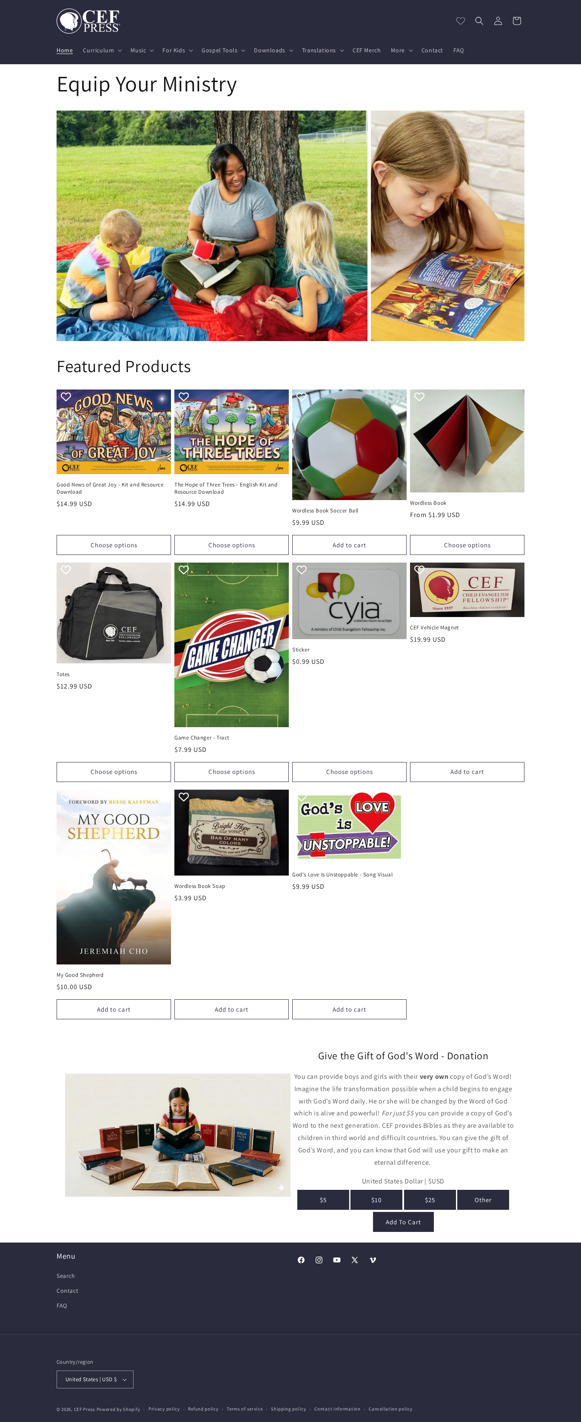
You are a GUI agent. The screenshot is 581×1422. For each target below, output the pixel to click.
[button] (101, 50)
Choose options (114, 545)
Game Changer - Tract (201, 737)
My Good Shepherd (80, 975)
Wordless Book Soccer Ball (325, 510)
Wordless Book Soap (199, 886)
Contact (67, 1290)
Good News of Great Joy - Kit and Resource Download (110, 488)
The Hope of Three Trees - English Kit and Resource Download (226, 488)
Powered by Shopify (118, 1409)
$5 (323, 1200)
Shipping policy (288, 1409)
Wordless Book (428, 503)
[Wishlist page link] (460, 21)
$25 (430, 1200)
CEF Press (84, 1409)
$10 (376, 1200)
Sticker (300, 649)
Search (66, 1276)
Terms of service (244, 1409)
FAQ (62, 1305)
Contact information (337, 1409)
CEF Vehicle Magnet (434, 627)
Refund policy (203, 1409)
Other (483, 1200)
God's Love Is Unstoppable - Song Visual (342, 874)
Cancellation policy (390, 1409)
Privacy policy (164, 1409)
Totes (63, 674)
